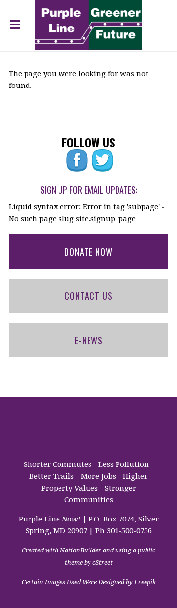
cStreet (102, 562)
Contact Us (88, 296)
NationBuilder (80, 550)
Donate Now (88, 251)
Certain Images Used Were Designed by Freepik (89, 582)
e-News (89, 340)
